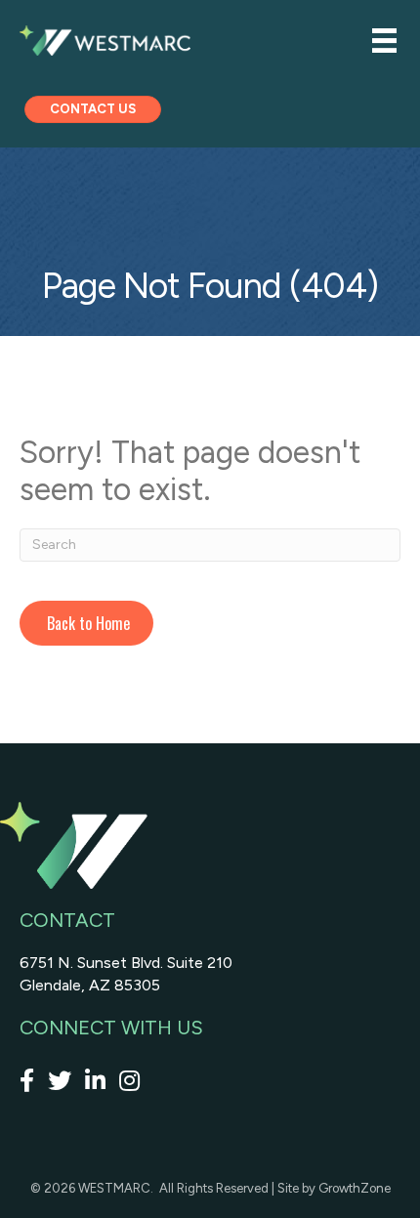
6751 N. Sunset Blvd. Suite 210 (126, 962)
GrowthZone (354, 1188)
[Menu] (384, 40)
